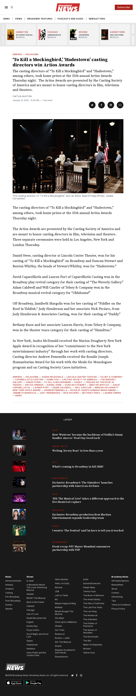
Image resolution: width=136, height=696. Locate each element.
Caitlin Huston (22, 96)
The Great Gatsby (91, 599)
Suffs (85, 579)
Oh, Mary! (59, 618)
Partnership (60, 478)
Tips (113, 600)
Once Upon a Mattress (66, 622)
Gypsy (30, 640)
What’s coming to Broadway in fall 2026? (77, 466)
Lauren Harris (112, 393)
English (30, 622)
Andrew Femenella (55, 390)
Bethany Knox (91, 393)
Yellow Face (89, 652)
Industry (9, 584)
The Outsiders (90, 619)
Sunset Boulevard (91, 583)
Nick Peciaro (71, 393)
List (54, 462)
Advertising (117, 596)
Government (60, 542)
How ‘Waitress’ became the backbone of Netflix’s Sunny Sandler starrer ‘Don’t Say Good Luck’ (87, 436)
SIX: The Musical (63, 642)
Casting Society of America (79, 379)
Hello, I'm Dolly (62, 583)
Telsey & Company (111, 377)
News (6, 18)
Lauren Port (41, 387)
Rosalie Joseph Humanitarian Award (93, 390)
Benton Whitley (100, 385)
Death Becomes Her (36, 618)
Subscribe (123, 7)
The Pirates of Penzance (90, 624)
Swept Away (89, 587)
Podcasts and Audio (70, 18)
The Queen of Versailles (90, 631)
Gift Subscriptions (120, 581)
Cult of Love (32, 614)
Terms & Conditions (121, 604)
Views (18, 18)
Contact (115, 592)
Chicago (31, 610)
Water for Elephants (92, 644)
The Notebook (90, 615)
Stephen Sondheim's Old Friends (65, 651)
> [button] (133, 34)
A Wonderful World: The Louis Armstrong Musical (37, 587)
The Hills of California (93, 603)
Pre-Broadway (12, 596)
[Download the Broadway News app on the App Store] (14, 682)
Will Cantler (83, 387)
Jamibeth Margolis (24, 393)
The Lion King (90, 611)
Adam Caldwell (62, 387)
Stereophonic (61, 656)
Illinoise (58, 587)
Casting (9, 592)
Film (54, 430)
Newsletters (97, 18)
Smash (58, 646)
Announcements (13, 581)
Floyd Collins (33, 630)
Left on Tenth (61, 595)
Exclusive (58, 510)
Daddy (78, 382)
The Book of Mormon (93, 595)
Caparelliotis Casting (29, 379)
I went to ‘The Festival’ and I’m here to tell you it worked (87, 530)
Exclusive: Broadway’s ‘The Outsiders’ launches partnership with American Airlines (82, 484)
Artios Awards (34, 385)
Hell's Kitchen (61, 579)
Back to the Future (35, 602)
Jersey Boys (60, 446)
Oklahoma (31, 54)
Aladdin (30, 594)
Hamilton (53, 379)
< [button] (3, 34)
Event (56, 526)
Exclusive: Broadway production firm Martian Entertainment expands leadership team (81, 516)
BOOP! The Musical (36, 598)
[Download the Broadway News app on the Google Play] (33, 682)
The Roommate (90, 636)
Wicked (87, 648)
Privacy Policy (118, 608)
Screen (8, 604)
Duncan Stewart (75, 385)
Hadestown (33, 382)
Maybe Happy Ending (65, 603)
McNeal (58, 607)
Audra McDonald (52, 377)
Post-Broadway (13, 600)
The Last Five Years (92, 607)
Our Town (59, 630)
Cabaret (30, 606)
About (114, 588)
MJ (56, 599)
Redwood (60, 634)
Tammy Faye (89, 591)
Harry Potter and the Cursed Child (36, 654)
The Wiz (87, 640)
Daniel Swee (54, 385)
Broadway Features (39, 18)
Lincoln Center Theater (82, 377)
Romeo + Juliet (62, 638)
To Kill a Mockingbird (57, 382)
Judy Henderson (50, 393)
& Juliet (30, 581)
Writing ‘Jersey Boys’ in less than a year (77, 450)
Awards (17, 54)
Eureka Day (32, 626)
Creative (9, 588)
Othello (58, 626)
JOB (57, 591)
